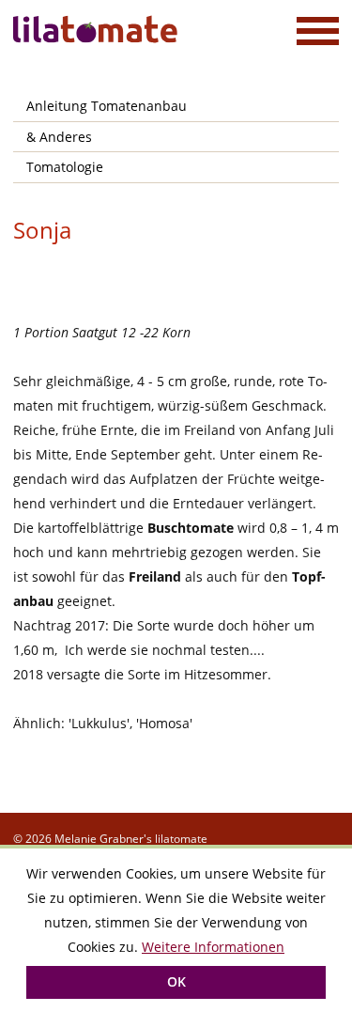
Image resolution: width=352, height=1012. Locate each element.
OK (176, 981)
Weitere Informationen (213, 947)
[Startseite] (97, 29)
